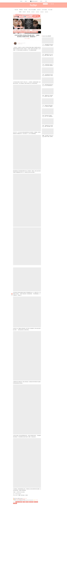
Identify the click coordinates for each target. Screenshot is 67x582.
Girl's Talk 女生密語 (44, 9)
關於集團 (21, 1)
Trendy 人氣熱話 (50, 9)
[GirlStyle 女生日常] (33, 5)
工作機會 (46, 1)
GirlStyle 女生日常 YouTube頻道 (20, 499)
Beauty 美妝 (16, 9)
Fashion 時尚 (25, 9)
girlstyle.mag (25, 498)
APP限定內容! (21, 9)
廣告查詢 (41, 1)
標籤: (14, 501)
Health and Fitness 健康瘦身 (32, 9)
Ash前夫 (15, 503)
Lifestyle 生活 (39, 9)
